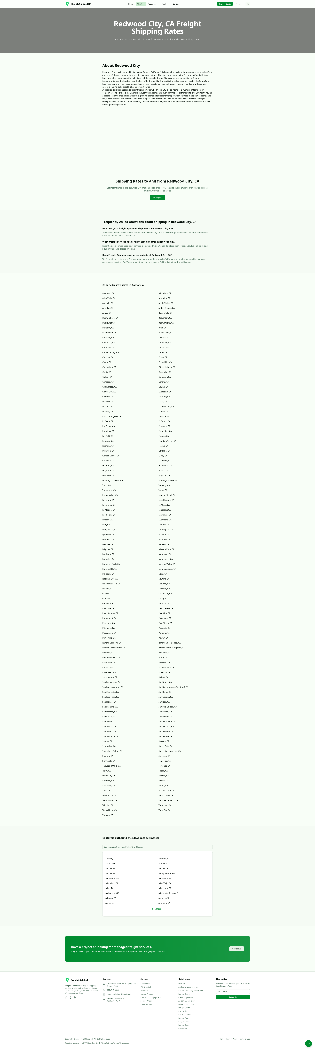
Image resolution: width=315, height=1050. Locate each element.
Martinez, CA (164, 539)
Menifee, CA (107, 544)
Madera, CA (163, 534)
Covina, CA (163, 386)
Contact (176, 4)
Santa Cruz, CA (109, 731)
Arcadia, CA (107, 308)
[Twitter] (66, 997)
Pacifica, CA (163, 603)
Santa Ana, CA (108, 721)
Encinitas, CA (108, 431)
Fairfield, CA (107, 436)
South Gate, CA (165, 746)
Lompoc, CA (163, 524)
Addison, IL (163, 858)
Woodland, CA (165, 805)
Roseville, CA (164, 672)
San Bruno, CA (165, 682)
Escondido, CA (165, 431)
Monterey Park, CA (111, 564)
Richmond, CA (108, 662)
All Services (145, 983)
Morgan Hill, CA (109, 569)
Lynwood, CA (108, 534)
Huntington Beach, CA (112, 480)
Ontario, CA (107, 598)
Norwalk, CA (164, 583)
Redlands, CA (164, 652)
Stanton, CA (107, 756)
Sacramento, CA (109, 677)
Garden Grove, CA (110, 455)
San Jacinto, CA (109, 701)
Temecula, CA (164, 761)
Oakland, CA (164, 588)
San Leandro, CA (110, 706)
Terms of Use (244, 1039)
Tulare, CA (163, 770)
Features (182, 983)
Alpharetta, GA (112, 893)
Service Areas (146, 1001)
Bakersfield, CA (165, 313)
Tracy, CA (106, 770)
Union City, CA (108, 775)
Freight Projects (147, 994)
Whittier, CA (107, 805)
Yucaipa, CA (107, 815)
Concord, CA (108, 382)
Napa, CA (162, 574)
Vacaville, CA (108, 780)
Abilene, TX (110, 858)
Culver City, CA (109, 391)
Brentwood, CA (109, 332)
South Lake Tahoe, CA (112, 751)
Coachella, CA (164, 372)
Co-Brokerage (146, 1004)
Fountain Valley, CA (167, 441)
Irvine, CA (162, 490)
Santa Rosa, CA (165, 736)
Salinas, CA (163, 677)
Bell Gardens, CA (166, 322)
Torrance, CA (164, 765)
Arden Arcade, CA (166, 308)
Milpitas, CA (107, 549)
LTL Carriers (183, 1011)
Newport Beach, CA (111, 583)
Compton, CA (164, 377)
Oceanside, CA (165, 593)
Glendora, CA (164, 460)
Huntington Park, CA (168, 480)
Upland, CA (163, 775)
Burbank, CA (108, 337)
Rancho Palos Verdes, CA (113, 647)
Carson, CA (163, 347)
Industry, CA (164, 485)
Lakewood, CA (108, 505)
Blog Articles (183, 1021)
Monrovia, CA (164, 554)
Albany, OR (163, 868)
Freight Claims (184, 994)
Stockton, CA (164, 756)
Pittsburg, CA (108, 628)
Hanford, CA (108, 465)
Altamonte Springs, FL (168, 893)
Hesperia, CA (108, 475)
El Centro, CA (164, 421)
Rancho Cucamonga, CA (169, 642)
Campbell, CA (164, 342)
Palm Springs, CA (110, 613)
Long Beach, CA (109, 529)
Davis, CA (162, 401)
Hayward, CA (108, 470)
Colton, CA (107, 377)
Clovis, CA (106, 372)
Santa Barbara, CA (166, 721)
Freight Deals (183, 1025)
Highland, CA (164, 475)
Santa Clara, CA (109, 726)
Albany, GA (110, 868)
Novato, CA (107, 588)
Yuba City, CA (164, 810)
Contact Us (236, 949)
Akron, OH (110, 863)
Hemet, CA (163, 470)
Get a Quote (157, 197)
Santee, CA (107, 741)
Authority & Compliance (188, 987)
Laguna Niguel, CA (166, 495)
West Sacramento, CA (168, 800)
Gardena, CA (164, 450)
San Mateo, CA (165, 711)
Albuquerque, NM (166, 873)
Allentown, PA (164, 888)
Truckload (145, 990)
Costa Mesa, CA (109, 386)
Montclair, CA (108, 559)
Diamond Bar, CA (166, 406)
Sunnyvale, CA (108, 761)
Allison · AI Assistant (186, 1001)
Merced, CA (163, 544)
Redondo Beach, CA (111, 657)
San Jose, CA (164, 701)
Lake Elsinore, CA (166, 500)
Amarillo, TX (163, 898)
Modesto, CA (108, 554)
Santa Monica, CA (110, 736)
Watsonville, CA (109, 795)
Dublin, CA (163, 411)
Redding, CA (108, 652)
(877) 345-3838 (113, 990)
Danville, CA (107, 401)
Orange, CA (163, 598)
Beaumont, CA (165, 318)
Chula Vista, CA (109, 367)
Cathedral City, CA (110, 352)
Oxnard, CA (107, 603)
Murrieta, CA (108, 574)
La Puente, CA (108, 514)
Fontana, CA (107, 441)
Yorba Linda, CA (109, 810)
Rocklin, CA (107, 667)
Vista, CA (106, 790)
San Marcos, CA (109, 711)
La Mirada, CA (108, 510)
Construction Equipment (151, 997)
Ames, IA (109, 903)
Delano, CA (107, 406)
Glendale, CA (108, 460)
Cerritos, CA (107, 357)
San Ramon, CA (165, 716)
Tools (164, 4)
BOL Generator (184, 1014)
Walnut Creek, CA (166, 790)
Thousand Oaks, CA (111, 765)
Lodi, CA (106, 524)
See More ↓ (157, 908)
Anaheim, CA (164, 298)
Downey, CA (107, 411)
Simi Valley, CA (109, 746)
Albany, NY (110, 873)
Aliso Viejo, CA (108, 298)
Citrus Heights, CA (166, 367)
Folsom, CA (163, 436)
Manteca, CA (108, 539)
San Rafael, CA (109, 716)
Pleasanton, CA (109, 633)
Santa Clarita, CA (166, 726)
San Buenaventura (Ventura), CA (173, 687)
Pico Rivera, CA (165, 623)
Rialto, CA (162, 657)
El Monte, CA (164, 426)
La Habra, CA (108, 500)
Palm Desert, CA (165, 608)
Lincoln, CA (107, 519)
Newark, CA (163, 578)
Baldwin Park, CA (110, 318)
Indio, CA (106, 485)
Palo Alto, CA (164, 613)
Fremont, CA (108, 446)
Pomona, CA (164, 633)
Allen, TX (109, 888)
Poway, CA (163, 637)
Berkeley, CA (108, 327)
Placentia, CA (164, 628)
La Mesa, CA (164, 505)
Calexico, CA (164, 337)
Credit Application (185, 997)
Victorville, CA (108, 785)
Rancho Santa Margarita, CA (171, 647)
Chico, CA (162, 357)
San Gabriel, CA (165, 697)
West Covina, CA (165, 795)
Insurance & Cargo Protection (190, 990)
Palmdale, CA (108, 608)
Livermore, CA (164, 519)
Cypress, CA (107, 396)
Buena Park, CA (165, 332)
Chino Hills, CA (165, 362)
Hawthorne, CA (165, 465)
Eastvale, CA (164, 416)
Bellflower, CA (108, 322)
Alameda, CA (108, 293)
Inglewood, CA (109, 490)
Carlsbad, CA (108, 347)
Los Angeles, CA (165, 529)
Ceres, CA (162, 352)
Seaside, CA (163, 741)
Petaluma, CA (108, 623)
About (139, 4)
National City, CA (110, 578)
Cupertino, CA (164, 391)
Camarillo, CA (108, 342)
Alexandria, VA (112, 878)
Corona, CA (163, 382)
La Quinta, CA (164, 514)
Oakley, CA (107, 593)
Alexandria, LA (165, 878)
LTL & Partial (146, 987)
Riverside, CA (164, 662)
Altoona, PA (110, 898)
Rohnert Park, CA (166, 667)
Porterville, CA (108, 637)
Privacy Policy (231, 1039)
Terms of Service (119, 1043)
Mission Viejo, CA (166, 549)
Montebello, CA (165, 559)
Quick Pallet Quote (186, 1004)
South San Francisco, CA (169, 751)
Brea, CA (162, 327)
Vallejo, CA (163, 780)
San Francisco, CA (110, 697)
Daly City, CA (164, 396)
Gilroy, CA (162, 455)
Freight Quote (225, 4)
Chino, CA (106, 362)
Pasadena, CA (164, 618)
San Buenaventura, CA (112, 687)
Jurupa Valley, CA (110, 495)
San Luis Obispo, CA (167, 706)
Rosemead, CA (109, 672)
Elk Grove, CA (108, 426)
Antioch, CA (107, 303)
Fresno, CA (163, 446)
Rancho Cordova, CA (111, 642)
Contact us (182, 1028)
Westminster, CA (109, 800)
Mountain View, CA (167, 569)
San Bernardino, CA (111, 682)
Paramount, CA (109, 618)
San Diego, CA (164, 692)
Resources (152, 4)
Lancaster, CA (164, 510)
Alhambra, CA (164, 293)
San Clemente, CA (110, 692)
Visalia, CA (163, 785)
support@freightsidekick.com (119, 994)
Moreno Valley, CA (166, 564)
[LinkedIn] (75, 997)
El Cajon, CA (107, 421)
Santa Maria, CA (165, 731)
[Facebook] (70, 997)
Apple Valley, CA (165, 303)
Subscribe (233, 997)
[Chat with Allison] (308, 1043)
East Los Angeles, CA (111, 416)
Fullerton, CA (108, 450)
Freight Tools (183, 1018)
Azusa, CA (106, 313)
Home (130, 4)
